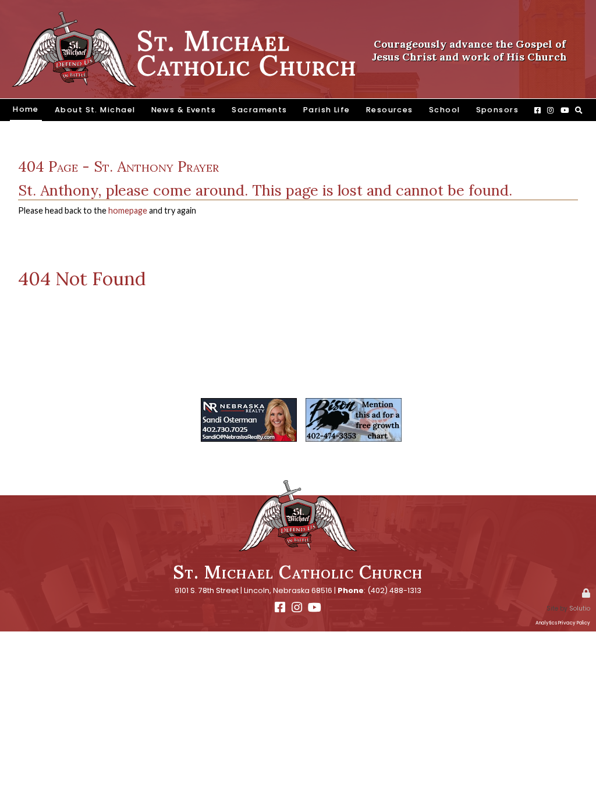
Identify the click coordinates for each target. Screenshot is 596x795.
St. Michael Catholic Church (298, 571)
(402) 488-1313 (394, 590)
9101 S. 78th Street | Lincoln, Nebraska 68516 (253, 590)
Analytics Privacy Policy (562, 622)
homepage (127, 210)
